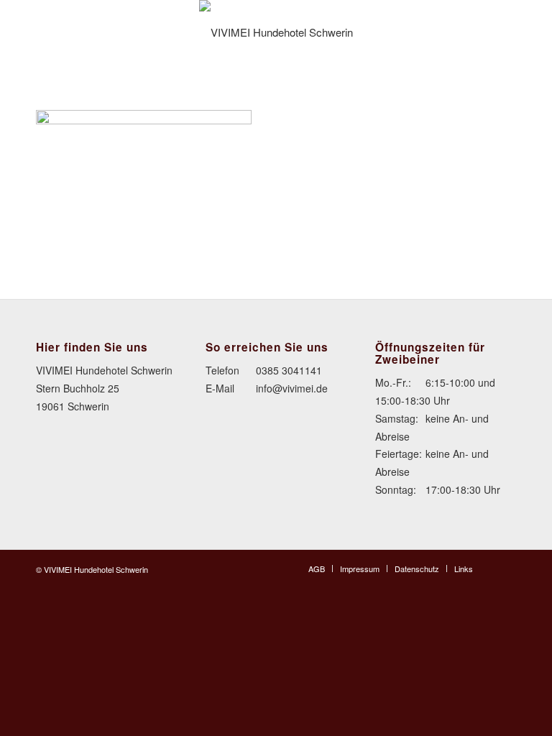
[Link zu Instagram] (505, 568)
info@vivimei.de (292, 388)
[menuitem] (316, 568)
